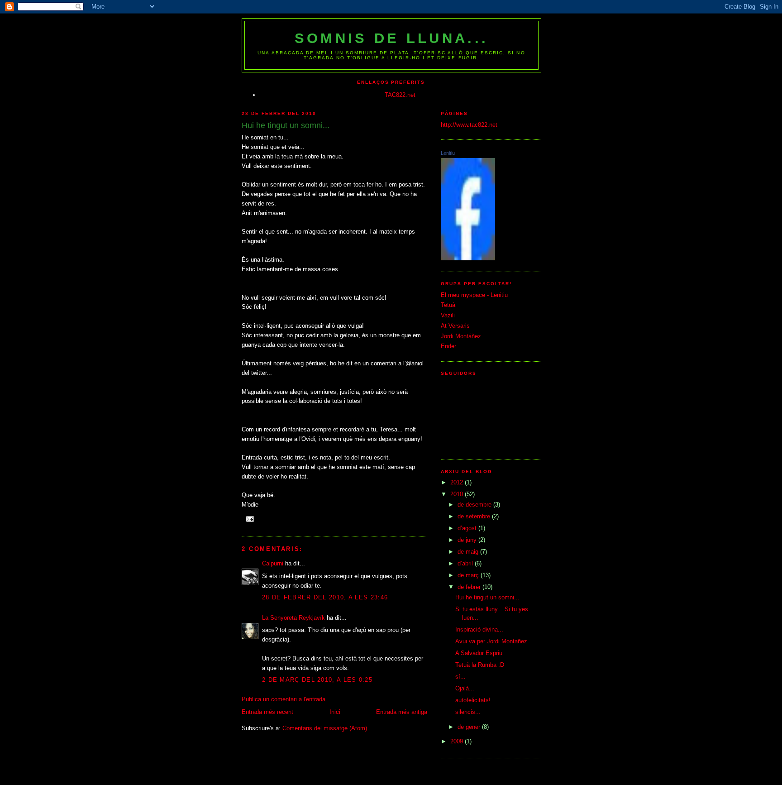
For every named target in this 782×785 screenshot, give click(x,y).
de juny (468, 539)
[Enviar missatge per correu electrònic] (249, 518)
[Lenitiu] (468, 258)
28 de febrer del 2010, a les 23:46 (325, 597)
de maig (469, 551)
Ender (448, 346)
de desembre (475, 504)
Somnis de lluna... (391, 38)
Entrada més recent (267, 711)
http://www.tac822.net (469, 124)
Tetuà (448, 305)
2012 (457, 482)
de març (469, 575)
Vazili (448, 315)
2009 (457, 741)
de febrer (470, 587)
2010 (457, 494)
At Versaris (455, 325)
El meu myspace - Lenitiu (474, 295)
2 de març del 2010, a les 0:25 (317, 679)
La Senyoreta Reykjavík (293, 617)
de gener (470, 726)
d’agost (468, 528)
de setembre (475, 516)
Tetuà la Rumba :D (479, 664)
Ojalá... (464, 688)
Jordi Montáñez (461, 336)
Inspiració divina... (479, 629)
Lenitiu (448, 153)
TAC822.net (400, 94)
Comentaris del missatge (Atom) (324, 728)
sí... (460, 676)
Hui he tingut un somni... (487, 597)
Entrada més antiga (401, 711)
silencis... (468, 711)
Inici (334, 711)
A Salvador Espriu (478, 653)
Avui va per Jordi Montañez (491, 641)
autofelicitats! (473, 700)
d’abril (466, 563)
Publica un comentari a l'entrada (283, 699)
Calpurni (272, 563)
